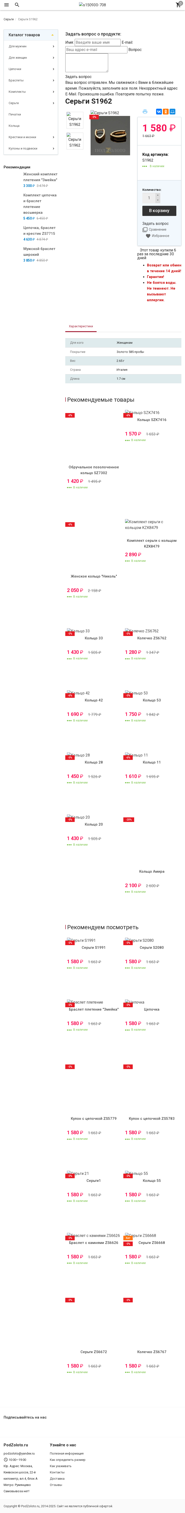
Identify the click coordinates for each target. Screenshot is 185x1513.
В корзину (159, 210)
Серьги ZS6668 (152, 1243)
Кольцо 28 (94, 762)
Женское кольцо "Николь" (94, 576)
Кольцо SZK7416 (151, 420)
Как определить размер (68, 1460)
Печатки (15, 114)
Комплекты (17, 91)
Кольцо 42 (94, 700)
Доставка (57, 1478)
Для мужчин (17, 46)
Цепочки (15, 69)
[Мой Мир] (172, 111)
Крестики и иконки (22, 137)
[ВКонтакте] (159, 111)
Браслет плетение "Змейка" (94, 1009)
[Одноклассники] (166, 111)
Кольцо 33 (94, 638)
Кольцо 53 (152, 700)
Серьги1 (93, 1180)
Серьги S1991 (94, 947)
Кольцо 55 (152, 1180)
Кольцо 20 (94, 824)
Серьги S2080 (152, 947)
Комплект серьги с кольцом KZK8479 (152, 543)
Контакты (57, 1472)
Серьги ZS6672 (93, 1352)
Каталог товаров (24, 35)
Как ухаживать (61, 1466)
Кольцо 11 (152, 762)
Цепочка (151, 1009)
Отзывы (56, 1485)
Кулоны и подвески (23, 148)
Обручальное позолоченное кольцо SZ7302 (94, 470)
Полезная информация (67, 1453)
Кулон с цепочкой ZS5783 (152, 1118)
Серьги (14, 103)
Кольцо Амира (152, 871)
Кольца (14, 126)
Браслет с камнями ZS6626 (93, 1243)
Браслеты (16, 80)
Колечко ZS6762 (151, 638)
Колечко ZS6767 (151, 1352)
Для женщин (18, 57)
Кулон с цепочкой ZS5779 (94, 1118)
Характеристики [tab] (81, 326)
